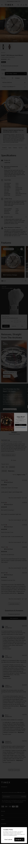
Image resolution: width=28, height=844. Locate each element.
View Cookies (8, 839)
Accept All (18, 839)
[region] (14, 835)
